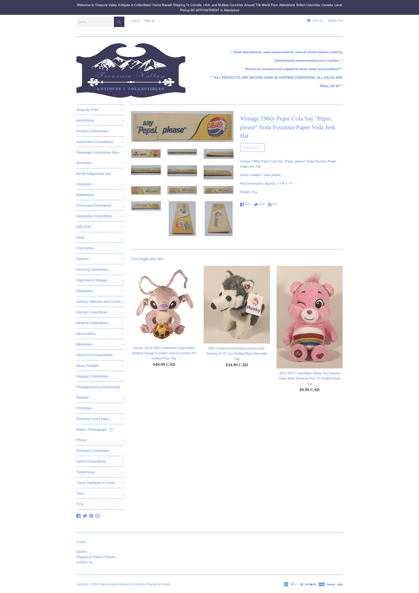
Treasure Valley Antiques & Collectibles (122, 584)
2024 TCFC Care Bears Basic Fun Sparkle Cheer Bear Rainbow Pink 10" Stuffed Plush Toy (309, 378)
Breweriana (100, 194)
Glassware (100, 290)
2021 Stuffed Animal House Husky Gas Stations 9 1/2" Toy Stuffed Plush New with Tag (236, 353)
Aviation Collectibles (92, 130)
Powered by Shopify (158, 584)
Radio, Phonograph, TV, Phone (100, 434)
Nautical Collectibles (92, 376)
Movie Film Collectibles (94, 354)
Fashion (100, 258)
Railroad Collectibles (92, 450)
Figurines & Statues (100, 280)
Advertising (100, 120)
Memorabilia (100, 333)
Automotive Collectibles (100, 141)
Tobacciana (100, 471)
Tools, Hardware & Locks (100, 482)
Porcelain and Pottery (100, 418)
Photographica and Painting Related (100, 392)
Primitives (84, 408)
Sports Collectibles (100, 461)
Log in (135, 20)
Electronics (85, 247)
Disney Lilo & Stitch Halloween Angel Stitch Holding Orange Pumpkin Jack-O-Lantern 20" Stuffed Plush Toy (164, 352)
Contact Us (84, 562)
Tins (79, 503)
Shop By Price (100, 109)
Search (81, 551)
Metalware (100, 344)
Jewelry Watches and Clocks (100, 301)
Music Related (100, 365)
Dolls (100, 237)
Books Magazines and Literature (100, 178)
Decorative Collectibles (100, 215)
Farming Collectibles (92, 269)
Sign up (149, 20)
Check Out (335, 20)
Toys (100, 493)
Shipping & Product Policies (96, 556)
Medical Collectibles (100, 322)
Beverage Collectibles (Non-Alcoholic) (100, 157)
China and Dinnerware (100, 205)
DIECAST (100, 226)
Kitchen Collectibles (100, 312)
